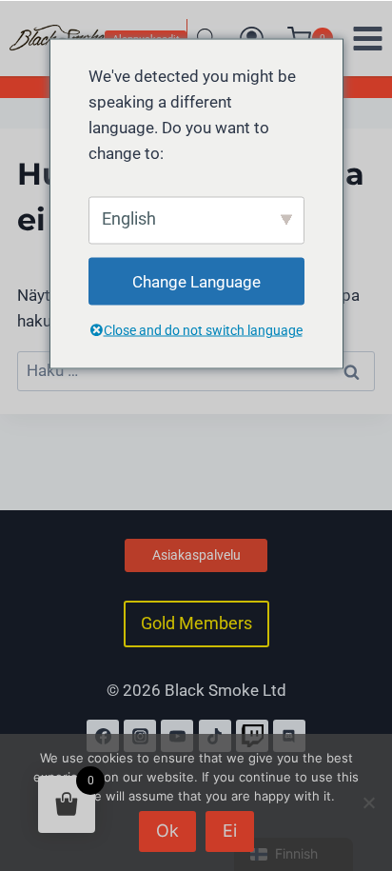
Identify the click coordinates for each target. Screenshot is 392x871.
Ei (230, 831)
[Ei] (368, 802)
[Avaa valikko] (367, 38)
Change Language (196, 280)
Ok (167, 831)
